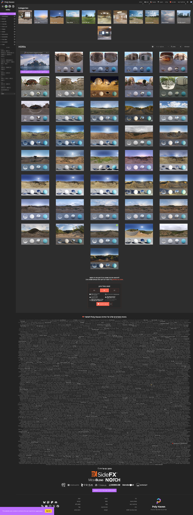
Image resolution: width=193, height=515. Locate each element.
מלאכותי (8, 67)
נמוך (3, 73)
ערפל (8, 62)
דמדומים (9, 54)
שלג (6, 63)
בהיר (3, 60)
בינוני (8, 73)
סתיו (11, 78)
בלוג (136, 507)
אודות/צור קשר (181, 2)
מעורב (3, 69)
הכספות (93, 297)
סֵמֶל (79, 507)
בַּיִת (136, 498)
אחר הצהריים (10, 52)
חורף (2, 80)
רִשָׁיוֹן (79, 498)
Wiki (106, 501)
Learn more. (39, 511)
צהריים (3, 52)
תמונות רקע (5, 89)
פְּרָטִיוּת (78, 501)
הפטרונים (118, 317)
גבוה (3, 74)
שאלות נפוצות (133, 501)
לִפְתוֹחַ (3, 87)
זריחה (3, 51)
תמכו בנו (174, 2)
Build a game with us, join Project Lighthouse (35, 72)
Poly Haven (9, 2)
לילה (2, 56)
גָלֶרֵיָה (166, 2)
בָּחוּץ (8, 84)
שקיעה (3, 54)
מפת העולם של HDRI (131, 510)
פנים (3, 84)
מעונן (3, 62)
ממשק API (77, 504)
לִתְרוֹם (106, 498)
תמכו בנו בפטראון (117, 279)
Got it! (48, 511)
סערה (12, 62)
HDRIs (22, 46)
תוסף (147, 2)
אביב (2, 78)
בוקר (7, 51)
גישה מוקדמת (116, 294)
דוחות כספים (77, 510)
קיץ (7, 78)
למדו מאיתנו (114, 299)
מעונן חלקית (9, 60)
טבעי (3, 67)
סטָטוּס (106, 510)
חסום (9, 87)
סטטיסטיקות (104, 507)
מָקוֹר (106, 504)
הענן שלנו (93, 300)
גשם (2, 63)
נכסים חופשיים (94, 294)
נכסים (140, 2)
